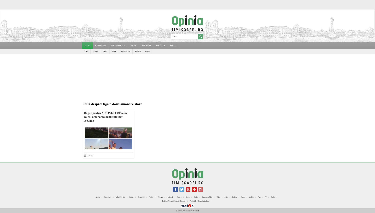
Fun (259, 197)
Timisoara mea (125, 51)
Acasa (87, 45)
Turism (105, 51)
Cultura (95, 51)
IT (265, 197)
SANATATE (146, 45)
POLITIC (173, 45)
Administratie (120, 197)
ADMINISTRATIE (118, 45)
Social (131, 197)
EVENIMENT (100, 45)
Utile (86, 51)
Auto (226, 197)
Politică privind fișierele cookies (173, 201)
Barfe (196, 197)
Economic (141, 197)
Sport (114, 51)
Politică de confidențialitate (199, 201)
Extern (147, 51)
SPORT (90, 155)
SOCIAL (133, 45)
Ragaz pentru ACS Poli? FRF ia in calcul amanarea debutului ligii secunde (105, 117)
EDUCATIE (160, 45)
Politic (151, 197)
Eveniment (107, 197)
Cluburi (273, 197)
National (138, 51)
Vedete (251, 197)
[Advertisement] (187, 76)
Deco (243, 197)
